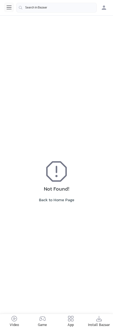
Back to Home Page (56, 200)
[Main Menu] (9, 7)
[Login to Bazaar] (104, 8)
